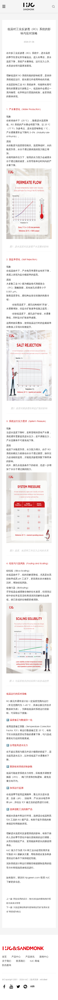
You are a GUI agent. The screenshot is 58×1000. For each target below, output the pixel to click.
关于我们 (6, 961)
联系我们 (20, 961)
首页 (4, 956)
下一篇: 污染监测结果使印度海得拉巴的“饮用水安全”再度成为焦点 (28, 909)
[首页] (29, 6)
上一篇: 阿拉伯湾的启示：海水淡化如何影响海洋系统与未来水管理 (28, 901)
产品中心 (16, 956)
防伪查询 (6, 965)
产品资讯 (29, 956)
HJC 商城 (34, 961)
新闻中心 (43, 956)
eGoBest (43, 979)
